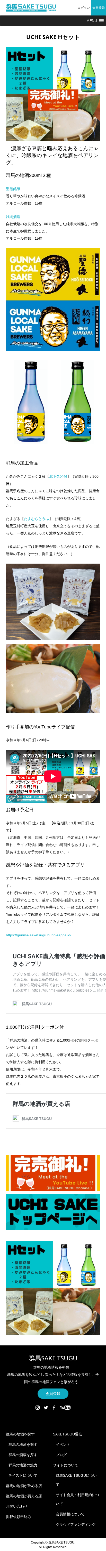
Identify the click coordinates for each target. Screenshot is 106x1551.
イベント (63, 1444)
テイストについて (22, 1475)
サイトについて (65, 1465)
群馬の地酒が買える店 (24, 1496)
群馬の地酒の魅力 (22, 1465)
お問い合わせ (17, 1506)
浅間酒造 (13, 217)
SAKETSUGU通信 (67, 1434)
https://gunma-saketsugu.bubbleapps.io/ (38, 935)
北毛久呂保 (58, 476)
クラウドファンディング (75, 1524)
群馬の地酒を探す (20, 1434)
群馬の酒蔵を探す (22, 1455)
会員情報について (70, 1514)
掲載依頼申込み (18, 1517)
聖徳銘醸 (13, 189)
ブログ (61, 1455)
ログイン (83, 8)
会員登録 (98, 8)
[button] (91, 20)
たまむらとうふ (36, 519)
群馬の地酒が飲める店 (24, 1486)
